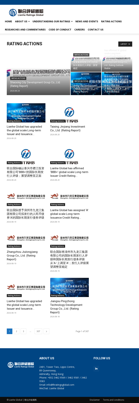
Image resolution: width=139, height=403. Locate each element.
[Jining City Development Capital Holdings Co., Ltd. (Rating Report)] (86, 83)
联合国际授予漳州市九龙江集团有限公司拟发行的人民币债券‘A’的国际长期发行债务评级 (25, 213)
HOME (8, 21)
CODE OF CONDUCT (60, 29)
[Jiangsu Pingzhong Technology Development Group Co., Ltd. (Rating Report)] (69, 287)
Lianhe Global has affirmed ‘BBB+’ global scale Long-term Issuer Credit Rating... (69, 172)
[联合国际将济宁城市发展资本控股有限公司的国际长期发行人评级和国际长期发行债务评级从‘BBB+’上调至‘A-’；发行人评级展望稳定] (117, 83)
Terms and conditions (113, 399)
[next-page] (46, 331)
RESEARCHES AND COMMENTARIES (25, 29)
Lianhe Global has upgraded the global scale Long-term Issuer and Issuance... (24, 130)
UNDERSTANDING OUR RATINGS (51, 21)
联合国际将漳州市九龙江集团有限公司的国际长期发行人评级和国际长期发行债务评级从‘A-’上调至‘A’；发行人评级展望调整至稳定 (69, 259)
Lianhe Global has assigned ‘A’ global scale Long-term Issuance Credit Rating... (69, 213)
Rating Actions (18, 78)
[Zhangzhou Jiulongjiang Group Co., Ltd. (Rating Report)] (26, 238)
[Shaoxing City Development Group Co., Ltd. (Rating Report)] (38, 76)
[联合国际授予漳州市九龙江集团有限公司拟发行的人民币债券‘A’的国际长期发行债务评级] (26, 196)
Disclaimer (95, 399)
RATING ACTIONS (111, 21)
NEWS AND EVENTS (86, 21)
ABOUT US (21, 21)
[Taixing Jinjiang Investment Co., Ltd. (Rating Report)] (69, 112)
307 (38, 331)
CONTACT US (95, 29)
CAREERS (79, 29)
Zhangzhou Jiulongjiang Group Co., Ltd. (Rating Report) (22, 255)
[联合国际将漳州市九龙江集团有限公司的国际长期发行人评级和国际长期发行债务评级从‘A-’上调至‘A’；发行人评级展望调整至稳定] (69, 238)
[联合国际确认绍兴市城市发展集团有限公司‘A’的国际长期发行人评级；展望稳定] (86, 60)
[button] (129, 2)
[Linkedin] (96, 368)
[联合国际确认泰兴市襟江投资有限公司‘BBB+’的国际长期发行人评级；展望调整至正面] (26, 154)
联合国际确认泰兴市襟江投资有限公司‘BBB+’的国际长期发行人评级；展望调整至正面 (25, 172)
